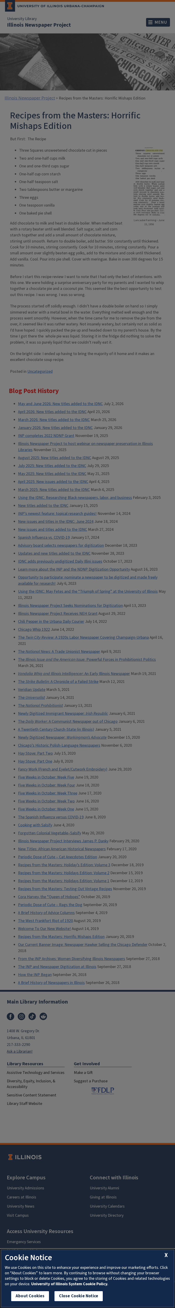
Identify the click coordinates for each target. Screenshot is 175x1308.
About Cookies (30, 1296)
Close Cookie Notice (78, 1296)
